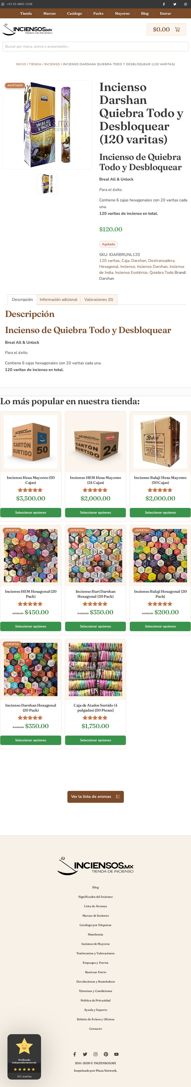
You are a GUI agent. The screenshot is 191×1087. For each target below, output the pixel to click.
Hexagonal (108, 266)
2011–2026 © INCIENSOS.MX (95, 1063)
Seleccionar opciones (30, 512)
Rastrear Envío (95, 972)
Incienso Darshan (152, 266)
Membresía (95, 934)
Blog (144, 13)
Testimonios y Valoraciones (95, 953)
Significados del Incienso (95, 897)
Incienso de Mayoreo (95, 944)
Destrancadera (161, 260)
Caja (125, 260)
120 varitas (109, 260)
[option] (47, 124)
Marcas (49, 13)
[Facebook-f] (164, 4)
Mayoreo (122, 13)
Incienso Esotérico (131, 272)
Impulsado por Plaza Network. (95, 1070)
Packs (98, 13)
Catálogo (74, 13)
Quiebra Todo (161, 272)
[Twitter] (175, 4)
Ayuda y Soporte (95, 1010)
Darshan (138, 260)
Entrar (165, 13)
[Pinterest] (106, 1054)
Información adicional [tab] (58, 299)
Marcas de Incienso (95, 915)
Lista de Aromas (95, 906)
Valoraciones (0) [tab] (98, 299)
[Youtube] (116, 1054)
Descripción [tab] (22, 299)
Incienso (52, 64)
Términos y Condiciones (95, 991)
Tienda (26, 13)
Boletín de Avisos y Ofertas (95, 1019)
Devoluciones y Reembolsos (95, 981)
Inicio (21, 64)
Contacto (95, 1028)
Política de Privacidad (95, 1000)
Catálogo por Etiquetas (95, 925)
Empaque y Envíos (95, 962)
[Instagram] (185, 4)
